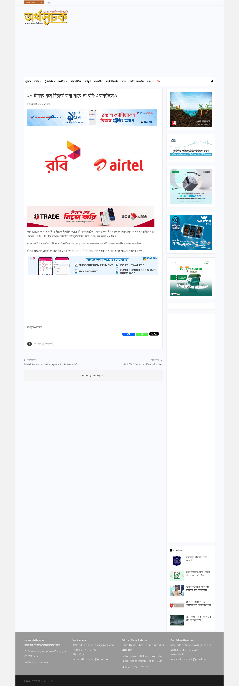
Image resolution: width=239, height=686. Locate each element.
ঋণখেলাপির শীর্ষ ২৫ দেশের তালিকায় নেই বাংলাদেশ (143, 364)
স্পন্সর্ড (123, 81)
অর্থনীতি (61, 81)
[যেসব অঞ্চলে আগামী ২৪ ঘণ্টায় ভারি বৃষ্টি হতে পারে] (177, 620)
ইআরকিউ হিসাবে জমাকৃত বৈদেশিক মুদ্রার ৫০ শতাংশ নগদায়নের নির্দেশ (51, 364)
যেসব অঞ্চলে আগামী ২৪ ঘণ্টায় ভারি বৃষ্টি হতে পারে (198, 618)
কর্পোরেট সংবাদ (112, 81)
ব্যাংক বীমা (98, 81)
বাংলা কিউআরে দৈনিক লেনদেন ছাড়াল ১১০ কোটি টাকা (198, 574)
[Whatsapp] (142, 334)
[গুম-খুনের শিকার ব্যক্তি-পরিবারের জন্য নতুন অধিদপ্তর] (177, 605)
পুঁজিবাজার (49, 81)
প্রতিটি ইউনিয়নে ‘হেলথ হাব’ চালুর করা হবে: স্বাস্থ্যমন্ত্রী (197, 588)
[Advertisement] (121, 49)
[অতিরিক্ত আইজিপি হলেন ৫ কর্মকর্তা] (177, 561)
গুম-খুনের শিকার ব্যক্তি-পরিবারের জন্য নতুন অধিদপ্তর (198, 603)
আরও (149, 81)
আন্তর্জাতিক (75, 81)
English (49, 2)
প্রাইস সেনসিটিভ (137, 81)
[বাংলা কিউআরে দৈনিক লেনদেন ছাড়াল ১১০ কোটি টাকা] (177, 576)
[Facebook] (128, 334)
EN (158, 81)
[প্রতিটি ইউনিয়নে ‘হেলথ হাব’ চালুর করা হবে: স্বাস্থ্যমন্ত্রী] (177, 590)
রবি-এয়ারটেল (37, 344)
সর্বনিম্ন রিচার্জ (48, 344)
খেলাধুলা (87, 81)
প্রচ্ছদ (28, 81)
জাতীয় (36, 81)
